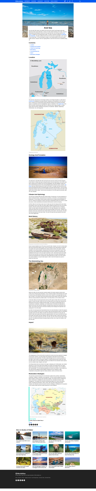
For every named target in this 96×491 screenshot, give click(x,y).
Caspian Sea (60, 103)
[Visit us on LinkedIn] (24, 480)
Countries (33, 1)
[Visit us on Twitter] (20, 480)
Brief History (33, 49)
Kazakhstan (63, 34)
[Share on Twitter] (33, 424)
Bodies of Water (39, 426)
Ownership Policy (47, 477)
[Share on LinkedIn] (37, 424)
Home (16, 477)
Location (32, 44)
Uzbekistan (33, 35)
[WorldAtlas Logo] (20, 1)
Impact (31, 52)
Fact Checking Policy (35, 477)
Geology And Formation (35, 46)
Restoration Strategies (35, 54)
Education (46, 1)
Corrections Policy (41, 477)
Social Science (54, 1)
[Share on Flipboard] (29, 424)
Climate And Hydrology (35, 48)
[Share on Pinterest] (35, 424)
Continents (27, 1)
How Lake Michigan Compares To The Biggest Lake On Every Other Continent (39, 467)
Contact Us (19, 477)
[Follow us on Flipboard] (16, 480)
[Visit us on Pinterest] (22, 480)
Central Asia (31, 101)
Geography (40, 1)
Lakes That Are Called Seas (36, 420)
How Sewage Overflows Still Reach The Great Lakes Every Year (38, 442)
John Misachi (30, 426)
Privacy (23, 477)
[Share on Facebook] (31, 424)
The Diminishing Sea (34, 51)
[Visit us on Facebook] (18, 480)
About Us (29, 477)
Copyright (26, 477)
